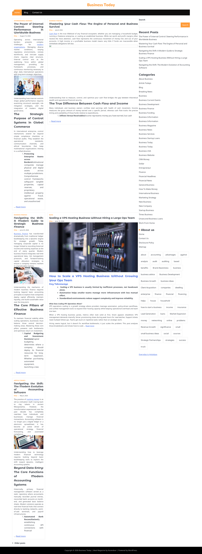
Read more (21, 207)
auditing (165, 261)
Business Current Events (150, 100)
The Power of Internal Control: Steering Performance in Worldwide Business (28, 28)
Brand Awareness (160, 267)
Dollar (141, 163)
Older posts (19, 543)
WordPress (132, 550)
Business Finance (55, 20)
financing (182, 294)
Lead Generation (148, 313)
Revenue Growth (148, 327)
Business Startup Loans (149, 138)
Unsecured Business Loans (151, 218)
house (153, 300)
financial (169, 294)
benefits (144, 267)
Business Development (149, 104)
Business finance (21, 234)
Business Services (147, 134)
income (169, 307)
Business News (145, 129)
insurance (181, 307)
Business (143, 95)
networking (157, 320)
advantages (170, 254)
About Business (146, 79)
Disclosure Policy (146, 242)
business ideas (167, 281)
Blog (26, 12)
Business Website (146, 155)
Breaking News (145, 91)
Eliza (15, 36)
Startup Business (146, 210)
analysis (144, 261)
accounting (156, 254)
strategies (169, 340)
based (176, 261)
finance (158, 294)
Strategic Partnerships (151, 340)
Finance (142, 172)
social (166, 333)
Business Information (148, 117)
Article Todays (19, 380)
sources (176, 333)
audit (155, 261)
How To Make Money (148, 189)
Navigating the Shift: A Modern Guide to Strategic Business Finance (28, 222)
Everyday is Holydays (148, 354)
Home (17, 12)
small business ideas (150, 333)
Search (142, 19)
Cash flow (53, 34)
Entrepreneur (145, 167)
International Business (23, 20)
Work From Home (147, 223)
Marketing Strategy (147, 197)
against (183, 254)
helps (143, 300)
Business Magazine (147, 125)
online (169, 320)
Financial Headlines (147, 176)
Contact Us (37, 12)
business (177, 267)
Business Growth (148, 281)
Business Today (101, 4)
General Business (146, 184)
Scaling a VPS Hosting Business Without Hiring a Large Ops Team (92, 217)
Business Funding (147, 112)
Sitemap (142, 246)
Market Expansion (178, 313)
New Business (145, 201)
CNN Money (144, 159)
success (182, 340)
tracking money (33, 399)
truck (143, 346)
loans (162, 313)
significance (165, 327)
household (165, 300)
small (178, 327)
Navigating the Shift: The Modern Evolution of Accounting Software (28, 388)
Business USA (145, 151)
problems (181, 320)
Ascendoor (112, 550)
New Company (145, 206)
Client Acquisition (148, 287)
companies (166, 287)
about (143, 254)
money (144, 320)
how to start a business (151, 307)
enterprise (145, 294)
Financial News (145, 180)
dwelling (179, 287)
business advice (148, 274)
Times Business (146, 214)
